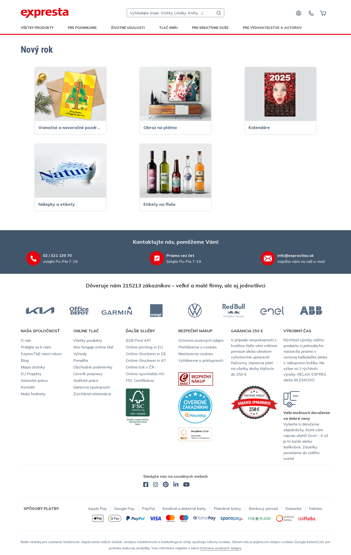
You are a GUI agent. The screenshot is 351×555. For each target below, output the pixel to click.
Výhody (80, 353)
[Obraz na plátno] (175, 93)
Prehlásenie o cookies (197, 347)
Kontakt (28, 387)
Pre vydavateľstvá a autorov (272, 28)
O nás (26, 340)
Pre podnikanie (82, 28)
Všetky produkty (37, 28)
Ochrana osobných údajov (201, 340)
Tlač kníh (168, 28)
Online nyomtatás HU (145, 373)
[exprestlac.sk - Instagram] (155, 485)
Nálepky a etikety (56, 204)
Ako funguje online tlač (93, 347)
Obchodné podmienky (92, 367)
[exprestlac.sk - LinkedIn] (175, 485)
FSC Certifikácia (140, 380)
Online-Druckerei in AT (146, 360)
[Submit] (218, 13)
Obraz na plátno (160, 127)
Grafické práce (85, 380)
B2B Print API (138, 340)
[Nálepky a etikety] (70, 170)
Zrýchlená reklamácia (92, 393)
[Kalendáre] (280, 93)
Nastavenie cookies (195, 353)
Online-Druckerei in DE (146, 353)
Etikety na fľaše (160, 204)
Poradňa (80, 360)
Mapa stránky (33, 367)
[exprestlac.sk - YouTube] (186, 485)
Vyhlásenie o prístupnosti (200, 360)
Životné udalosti (128, 28)
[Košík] (323, 13)
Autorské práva (34, 380)
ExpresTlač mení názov (41, 353)
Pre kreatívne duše (210, 28)
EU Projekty (31, 373)
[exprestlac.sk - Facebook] (145, 485)
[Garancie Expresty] (254, 401)
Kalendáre (259, 127)
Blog (25, 360)
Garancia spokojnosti (91, 387)
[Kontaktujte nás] (311, 13)
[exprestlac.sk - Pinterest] (166, 485)
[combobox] (175, 12)
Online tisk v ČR (140, 367)
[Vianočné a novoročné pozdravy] (70, 93)
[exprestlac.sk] (45, 13)
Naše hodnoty (33, 393)
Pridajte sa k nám (36, 347)
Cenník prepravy (87, 373)
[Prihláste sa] (298, 13)
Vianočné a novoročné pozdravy (70, 127)
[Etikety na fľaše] (175, 170)
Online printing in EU (144, 347)
